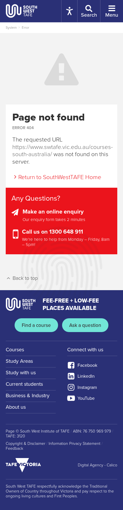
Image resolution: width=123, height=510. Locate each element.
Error (25, 28)
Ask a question (85, 325)
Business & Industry (27, 395)
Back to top (24, 278)
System (11, 28)
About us (16, 407)
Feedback (14, 448)
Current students (24, 384)
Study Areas (19, 361)
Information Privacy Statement (74, 443)
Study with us (21, 372)
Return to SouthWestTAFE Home (59, 177)
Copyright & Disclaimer (25, 443)
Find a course (36, 325)
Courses (15, 349)
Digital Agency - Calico (97, 465)
